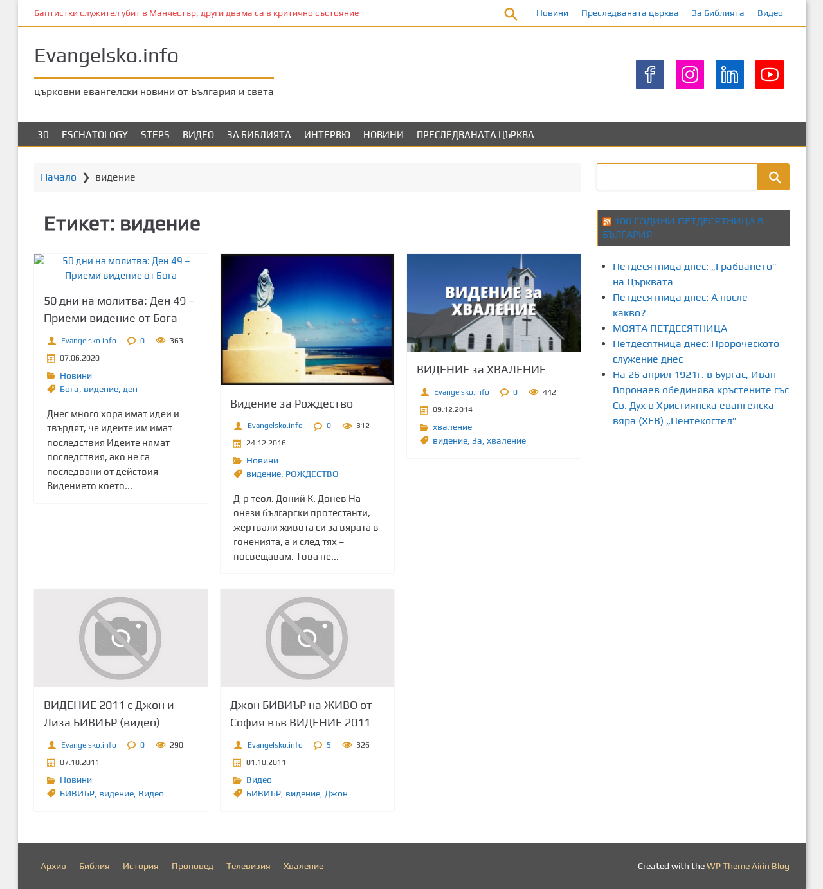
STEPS (155, 134)
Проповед (192, 866)
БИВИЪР (77, 793)
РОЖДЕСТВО (312, 474)
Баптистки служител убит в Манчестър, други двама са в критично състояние (196, 13)
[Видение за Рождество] (307, 319)
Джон (336, 793)
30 (43, 134)
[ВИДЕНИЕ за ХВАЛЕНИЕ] (494, 303)
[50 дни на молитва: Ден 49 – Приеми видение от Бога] (121, 268)
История (141, 866)
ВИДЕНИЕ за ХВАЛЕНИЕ (481, 369)
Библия (94, 866)
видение (101, 389)
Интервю (327, 134)
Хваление (303, 866)
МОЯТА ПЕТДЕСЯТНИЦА (670, 328)
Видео (770, 13)
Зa (477, 440)
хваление (452, 427)
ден (130, 389)
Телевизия (248, 866)
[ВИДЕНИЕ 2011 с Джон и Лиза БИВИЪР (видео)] (121, 638)
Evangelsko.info (106, 55)
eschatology (95, 134)
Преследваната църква (630, 13)
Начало (59, 177)
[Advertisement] (710, 548)
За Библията (718, 13)
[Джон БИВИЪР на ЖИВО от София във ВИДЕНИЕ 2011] (307, 638)
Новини (552, 13)
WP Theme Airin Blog (748, 866)
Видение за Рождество (291, 403)
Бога (69, 389)
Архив (53, 866)
